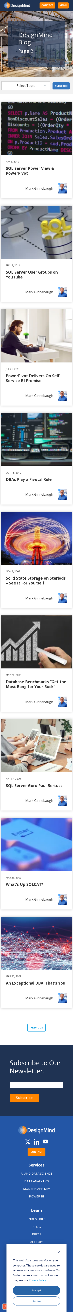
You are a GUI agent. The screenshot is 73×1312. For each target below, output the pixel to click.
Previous (36, 1027)
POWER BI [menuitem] (36, 1196)
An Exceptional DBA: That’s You (24, 919)
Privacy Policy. (37, 1280)
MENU (63, 5)
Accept (36, 1290)
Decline (36, 1301)
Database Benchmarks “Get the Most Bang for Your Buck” (36, 620)
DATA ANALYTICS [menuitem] (36, 1181)
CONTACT (47, 5)
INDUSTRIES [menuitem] (36, 1219)
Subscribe (61, 85)
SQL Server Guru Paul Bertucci (24, 721)
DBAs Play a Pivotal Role (19, 415)
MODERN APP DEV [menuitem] (36, 1189)
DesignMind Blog (35, 38)
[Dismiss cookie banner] (58, 1252)
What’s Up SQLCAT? (16, 820)
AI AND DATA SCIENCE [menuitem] (36, 1173)
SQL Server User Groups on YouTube (29, 208)
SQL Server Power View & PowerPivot (29, 104)
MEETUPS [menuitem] (36, 1242)
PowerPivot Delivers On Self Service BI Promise (30, 314)
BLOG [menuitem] (36, 1227)
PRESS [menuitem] (36, 1234)
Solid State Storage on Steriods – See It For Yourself (33, 516)
